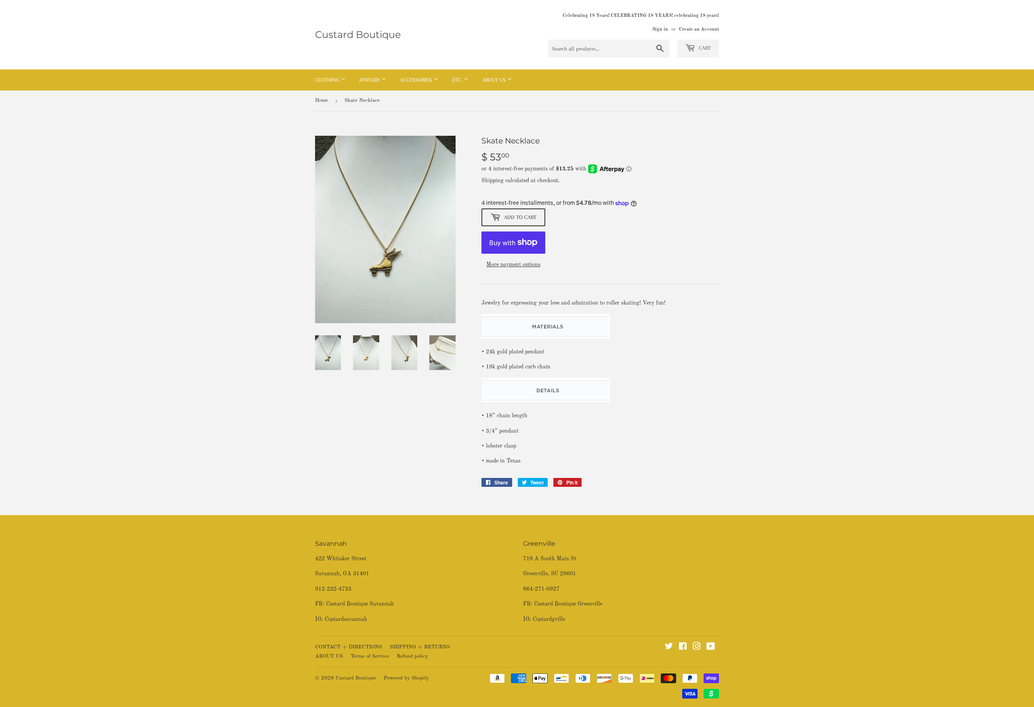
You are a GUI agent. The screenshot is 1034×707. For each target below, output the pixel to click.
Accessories (416, 80)
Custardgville (549, 619)
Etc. (458, 80)
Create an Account (699, 29)
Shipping (492, 180)
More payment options (513, 264)
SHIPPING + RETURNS (420, 647)
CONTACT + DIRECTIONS (348, 647)
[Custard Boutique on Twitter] (669, 647)
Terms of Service (370, 656)
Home (321, 100)
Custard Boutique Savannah (360, 604)
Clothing (328, 80)
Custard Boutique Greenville (568, 604)
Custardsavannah (346, 619)
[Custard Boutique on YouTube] (710, 647)
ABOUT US (329, 656)
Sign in (660, 29)
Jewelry (370, 80)
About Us (494, 80)
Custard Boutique (358, 34)
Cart (704, 48)
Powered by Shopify (406, 678)
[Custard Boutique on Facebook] (683, 647)
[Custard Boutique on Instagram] (697, 647)
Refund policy (412, 656)
